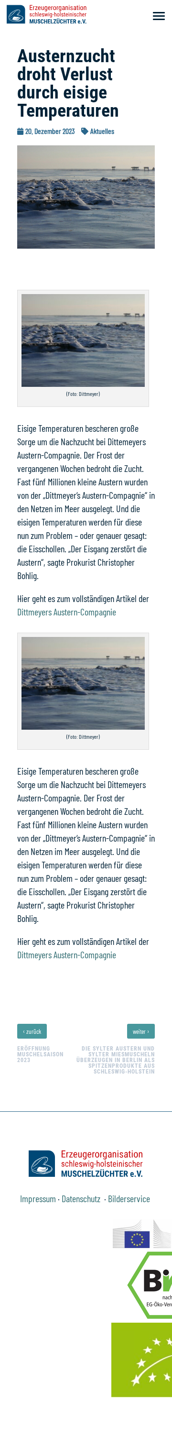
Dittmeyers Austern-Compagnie (66, 611)
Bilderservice (130, 1198)
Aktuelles (102, 130)
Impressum (38, 1198)
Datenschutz (82, 1198)
